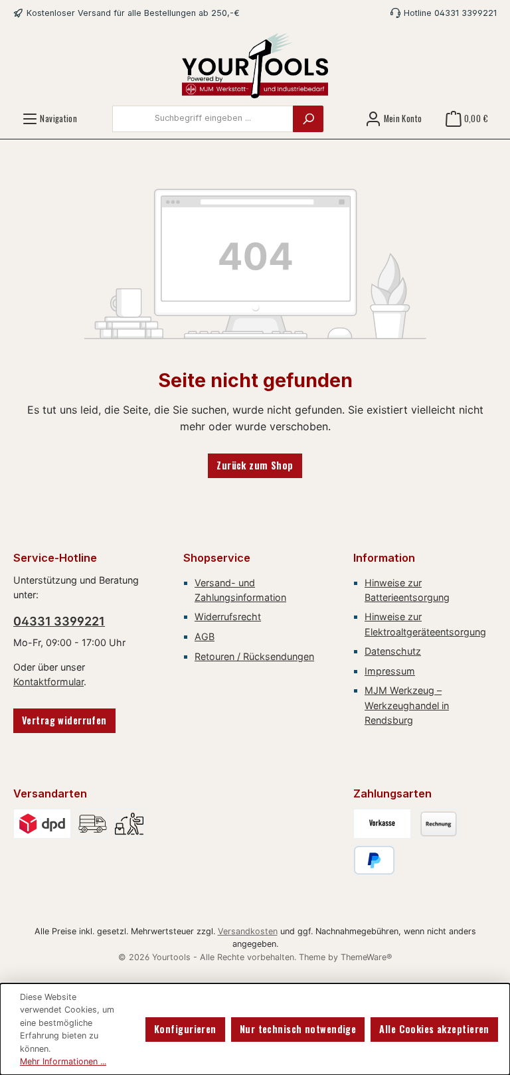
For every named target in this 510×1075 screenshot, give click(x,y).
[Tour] (93, 824)
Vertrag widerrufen (64, 720)
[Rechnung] (438, 824)
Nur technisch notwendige (298, 1029)
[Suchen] (308, 119)
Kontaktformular (48, 681)
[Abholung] (129, 824)
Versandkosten (248, 931)
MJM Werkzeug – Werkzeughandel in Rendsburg (407, 705)
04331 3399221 (59, 621)
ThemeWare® (366, 957)
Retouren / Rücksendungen (254, 656)
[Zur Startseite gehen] (255, 65)
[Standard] (42, 824)
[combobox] (203, 119)
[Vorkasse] (382, 824)
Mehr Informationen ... (63, 1061)
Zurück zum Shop (254, 465)
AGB (204, 636)
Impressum (390, 671)
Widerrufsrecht (228, 616)
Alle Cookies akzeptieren (434, 1029)
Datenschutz (393, 651)
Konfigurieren (185, 1029)
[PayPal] (374, 860)
